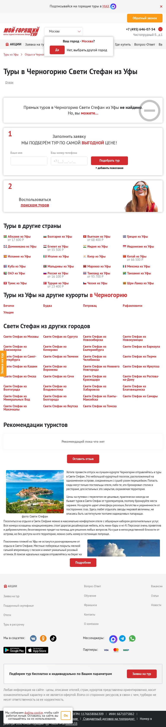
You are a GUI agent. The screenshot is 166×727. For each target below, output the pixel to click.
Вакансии (157, 586)
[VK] (33, 638)
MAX (105, 6)
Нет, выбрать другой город (87, 50)
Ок (66, 715)
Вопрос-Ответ (92, 586)
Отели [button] (9, 82)
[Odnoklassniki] (43, 638)
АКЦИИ (12, 586)
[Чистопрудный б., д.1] (161, 29)
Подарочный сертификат (18, 605)
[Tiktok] (53, 638)
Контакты (89, 614)
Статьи (155, 595)
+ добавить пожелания (109, 168)
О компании (91, 623)
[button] (17, 238)
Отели (7, 615)
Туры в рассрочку (13, 624)
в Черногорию (108, 295)
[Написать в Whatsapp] (132, 638)
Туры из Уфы (11, 54)
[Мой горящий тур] (21, 31)
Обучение (90, 595)
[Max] (113, 6)
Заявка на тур (11, 596)
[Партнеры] (118, 650)
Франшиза (90, 605)
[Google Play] (14, 650)
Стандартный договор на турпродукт (108, 719)
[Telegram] (122, 638)
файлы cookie (33, 712)
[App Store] (37, 650)
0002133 (71, 724)
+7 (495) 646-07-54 (140, 29)
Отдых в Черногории (37, 54)
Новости (156, 605)
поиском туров (35, 205)
